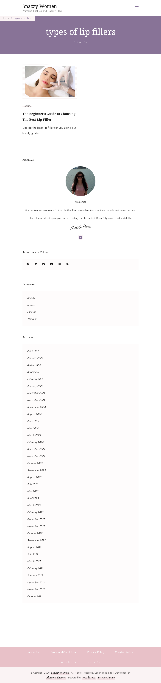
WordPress (88, 677)
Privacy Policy (95, 652)
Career (31, 304)
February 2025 (35, 378)
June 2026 (33, 350)
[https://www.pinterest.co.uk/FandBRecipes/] (51, 264)
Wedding (32, 318)
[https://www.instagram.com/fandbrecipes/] (59, 264)
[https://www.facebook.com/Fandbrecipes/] (28, 264)
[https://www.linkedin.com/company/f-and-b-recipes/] (36, 264)
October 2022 (34, 533)
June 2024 (33, 420)
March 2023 (34, 505)
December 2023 (36, 449)
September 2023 (36, 470)
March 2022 (34, 561)
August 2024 (34, 414)
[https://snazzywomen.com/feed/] (67, 264)
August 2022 (34, 547)
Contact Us (93, 662)
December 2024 (36, 392)
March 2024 (34, 435)
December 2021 (36, 582)
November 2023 (36, 456)
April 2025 (33, 371)
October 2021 (34, 596)
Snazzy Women (39, 6)
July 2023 (32, 484)
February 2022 (35, 568)
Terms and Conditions (63, 652)
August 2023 (34, 477)
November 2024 (36, 399)
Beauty (27, 105)
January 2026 (35, 357)
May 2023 (32, 491)
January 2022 (35, 575)
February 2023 (35, 512)
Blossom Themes (56, 677)
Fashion (31, 311)
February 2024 (35, 442)
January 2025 (35, 386)
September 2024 (36, 407)
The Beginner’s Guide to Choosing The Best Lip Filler (48, 117)
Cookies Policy (124, 652)
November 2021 (36, 589)
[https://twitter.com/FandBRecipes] (44, 264)
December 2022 (36, 519)
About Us (33, 652)
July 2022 (32, 554)
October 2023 (34, 463)
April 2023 (33, 498)
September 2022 (36, 540)
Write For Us (68, 662)
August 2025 (34, 364)
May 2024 (32, 428)
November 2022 (36, 526)
